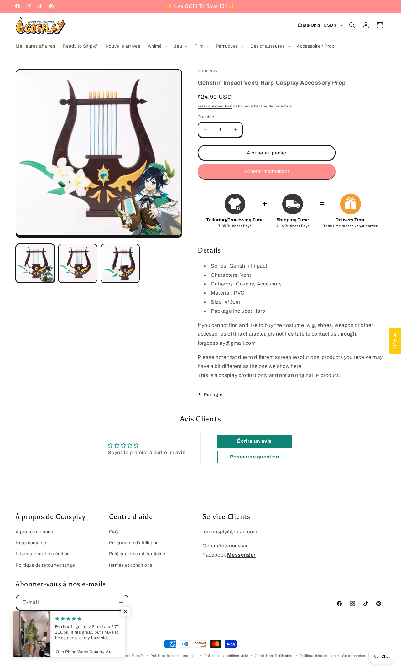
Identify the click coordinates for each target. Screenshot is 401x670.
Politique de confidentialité (137, 554)
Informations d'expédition (43, 554)
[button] (157, 46)
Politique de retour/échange (45, 565)
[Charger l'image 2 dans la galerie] (77, 263)
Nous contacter (32, 543)
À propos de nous (34, 532)
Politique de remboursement (174, 655)
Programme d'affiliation (134, 543)
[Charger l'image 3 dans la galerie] (120, 263)
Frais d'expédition (215, 106)
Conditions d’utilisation (274, 655)
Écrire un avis (254, 441)
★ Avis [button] (395, 341)
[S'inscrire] (121, 602)
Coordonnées (353, 655)
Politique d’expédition (318, 655)
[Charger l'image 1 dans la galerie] (35, 263)
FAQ (114, 532)
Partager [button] (213, 394)
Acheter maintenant (266, 171)
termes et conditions (130, 565)
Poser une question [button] (254, 456)
